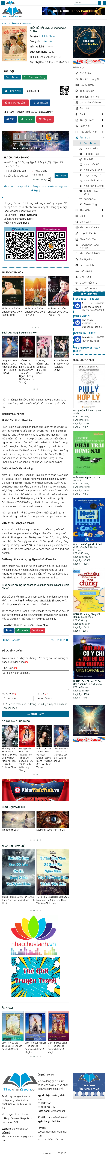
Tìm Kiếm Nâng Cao (90, 79)
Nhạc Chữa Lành (17, 102)
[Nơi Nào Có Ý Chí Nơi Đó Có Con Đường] (89, 657)
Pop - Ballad (26, 23)
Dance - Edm (91, 148)
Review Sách (87, 85)
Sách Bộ (84, 108)
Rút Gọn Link (87, 259)
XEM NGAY (61, 175)
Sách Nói (85, 126)
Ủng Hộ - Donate (89, 288)
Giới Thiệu (85, 73)
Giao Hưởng (90, 204)
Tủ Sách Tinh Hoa (89, 96)
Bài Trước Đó (13, 640)
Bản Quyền (86, 271)
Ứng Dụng (85, 277)
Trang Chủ (6, 23)
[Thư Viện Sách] (10, 4)
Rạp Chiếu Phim (88, 131)
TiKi (12, 119)
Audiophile (90, 199)
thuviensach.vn (20, 1128)
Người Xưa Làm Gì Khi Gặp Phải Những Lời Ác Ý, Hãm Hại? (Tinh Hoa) (51, 900)
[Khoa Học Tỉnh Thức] (35, 151)
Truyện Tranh (87, 120)
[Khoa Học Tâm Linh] (89, 56)
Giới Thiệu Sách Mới (90, 102)
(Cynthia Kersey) (87, 682)
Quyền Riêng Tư (88, 282)
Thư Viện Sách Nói (90, 253)
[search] (99, 3)
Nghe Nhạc (14, 90)
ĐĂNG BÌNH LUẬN (35, 714)
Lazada (28, 119)
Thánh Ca (89, 159)
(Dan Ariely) (87, 412)
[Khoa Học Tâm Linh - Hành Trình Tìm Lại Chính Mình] (89, 735)
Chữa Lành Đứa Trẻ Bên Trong (17, 829)
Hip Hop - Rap (91, 154)
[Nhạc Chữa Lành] (36, 955)
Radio (83, 114)
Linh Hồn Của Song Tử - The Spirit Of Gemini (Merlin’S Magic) (34, 1045)
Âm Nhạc (15, 23)
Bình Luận (42, 102)
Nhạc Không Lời (92, 175)
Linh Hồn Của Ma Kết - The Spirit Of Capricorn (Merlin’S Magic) (12, 1045)
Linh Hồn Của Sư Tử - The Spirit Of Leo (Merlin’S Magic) (58, 1044)
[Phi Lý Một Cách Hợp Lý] (89, 386)
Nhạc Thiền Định (93, 180)
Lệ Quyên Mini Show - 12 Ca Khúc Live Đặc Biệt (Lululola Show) (43, 754)
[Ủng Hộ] (89, 62)
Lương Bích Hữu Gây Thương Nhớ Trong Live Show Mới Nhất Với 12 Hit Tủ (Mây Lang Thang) (9, 759)
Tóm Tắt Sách (87, 91)
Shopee (47, 119)
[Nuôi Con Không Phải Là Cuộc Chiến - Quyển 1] (89, 520)
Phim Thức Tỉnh (88, 239)
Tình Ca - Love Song (34, 77)
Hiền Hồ (47, 41)
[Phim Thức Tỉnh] (35, 801)
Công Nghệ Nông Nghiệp (89, 246)
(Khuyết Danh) (86, 615)
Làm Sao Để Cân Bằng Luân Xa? (52, 829)
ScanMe (31, 90)
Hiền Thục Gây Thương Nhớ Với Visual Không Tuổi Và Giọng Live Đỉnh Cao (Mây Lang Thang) (27, 757)
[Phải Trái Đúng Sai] (89, 453)
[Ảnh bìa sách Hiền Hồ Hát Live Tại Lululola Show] (14, 60)
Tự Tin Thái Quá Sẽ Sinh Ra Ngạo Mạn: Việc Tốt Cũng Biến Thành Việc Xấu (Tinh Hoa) (18, 900)
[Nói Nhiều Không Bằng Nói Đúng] (89, 590)
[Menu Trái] (3, 4)
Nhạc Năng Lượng (94, 185)
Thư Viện (85, 210)
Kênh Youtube (87, 265)
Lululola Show (47, 36)
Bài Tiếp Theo (57, 640)
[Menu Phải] (104, 4)
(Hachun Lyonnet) (88, 547)
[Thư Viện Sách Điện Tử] (89, 1097)
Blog (82, 215)
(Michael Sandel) (86, 479)
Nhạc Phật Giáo (92, 164)
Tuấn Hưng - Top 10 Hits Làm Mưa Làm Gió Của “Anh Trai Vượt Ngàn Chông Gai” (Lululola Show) (61, 757)
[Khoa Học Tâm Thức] (73, 14)
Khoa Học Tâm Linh (90, 227)
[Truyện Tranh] (35, 997)
